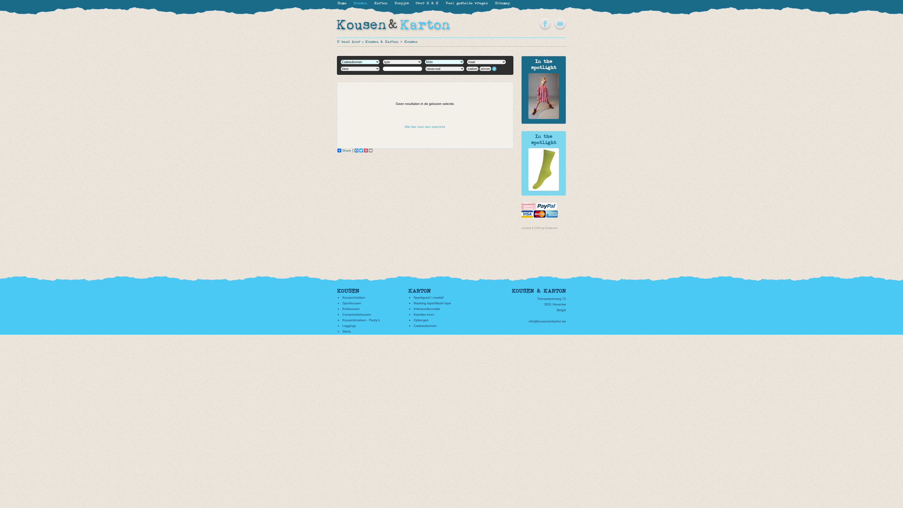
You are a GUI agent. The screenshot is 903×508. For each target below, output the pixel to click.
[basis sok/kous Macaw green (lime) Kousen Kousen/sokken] (543, 189)
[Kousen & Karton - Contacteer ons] (560, 29)
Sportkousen (351, 303)
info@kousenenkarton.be (547, 321)
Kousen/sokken (353, 297)
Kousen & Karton (381, 42)
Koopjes (402, 3)
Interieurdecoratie (427, 309)
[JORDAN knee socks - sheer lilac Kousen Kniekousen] (543, 118)
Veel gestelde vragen (467, 3)
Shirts (346, 331)
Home (342, 3)
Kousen (411, 42)
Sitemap (502, 3)
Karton (381, 3)
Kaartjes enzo (424, 314)
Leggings (349, 326)
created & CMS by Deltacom (539, 228)
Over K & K (427, 3)
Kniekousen (351, 309)
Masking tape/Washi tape (432, 303)
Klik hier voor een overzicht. (425, 127)
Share (346, 150)
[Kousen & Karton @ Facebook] (545, 29)
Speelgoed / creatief (429, 297)
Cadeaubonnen (425, 326)
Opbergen (421, 320)
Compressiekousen (356, 314)
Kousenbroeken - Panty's (361, 320)
